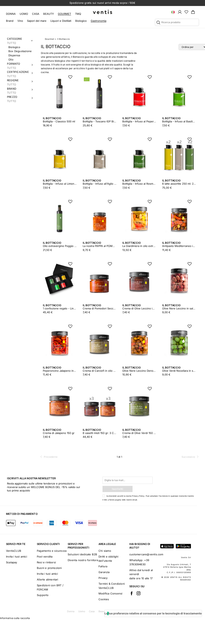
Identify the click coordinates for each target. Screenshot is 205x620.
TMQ (78, 13)
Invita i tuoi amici (16, 556)
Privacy (103, 577)
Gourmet (64, 13)
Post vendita (44, 556)
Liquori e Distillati (60, 20)
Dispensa (14, 55)
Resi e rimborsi (46, 562)
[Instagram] (138, 593)
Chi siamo (104, 550)
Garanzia (104, 572)
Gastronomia (98, 20)
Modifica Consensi (110, 593)
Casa (35, 13)
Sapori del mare (36, 20)
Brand (9, 20)
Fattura (102, 566)
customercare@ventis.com (146, 554)
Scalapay (11, 562)
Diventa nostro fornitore (83, 560)
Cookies (103, 599)
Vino (20, 20)
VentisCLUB (13, 550)
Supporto (43, 595)
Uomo (24, 13)
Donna (11, 13)
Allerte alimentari (47, 579)
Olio (10, 59)
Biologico (81, 20)
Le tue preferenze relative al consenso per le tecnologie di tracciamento (153, 613)
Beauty (48, 13)
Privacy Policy (138, 496)
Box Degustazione (20, 51)
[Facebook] (131, 593)
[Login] (180, 11)
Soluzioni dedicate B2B (82, 554)
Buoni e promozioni (49, 567)
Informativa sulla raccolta (15, 618)
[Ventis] (102, 12)
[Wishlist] (186, 11)
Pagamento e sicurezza (51, 550)
